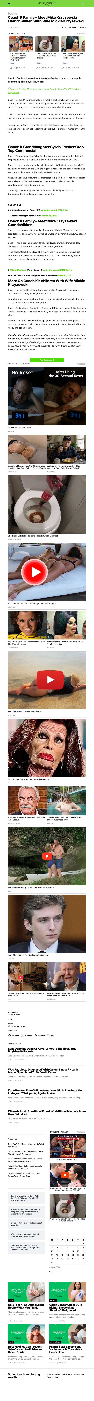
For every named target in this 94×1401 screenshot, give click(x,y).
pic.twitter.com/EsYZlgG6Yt (54, 210)
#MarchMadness (18, 270)
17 (52, 1255)
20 (67, 1255)
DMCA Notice (67, 1374)
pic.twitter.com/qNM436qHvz (57, 270)
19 (62, 1255)
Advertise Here (79, 1374)
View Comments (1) (47, 360)
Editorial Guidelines (53, 1374)
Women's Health (55, 1342)
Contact (58, 1377)
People (12, 13)
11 (57, 1251)
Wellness (53, 1300)
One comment (14, 27)
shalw (10, 1024)
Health (11, 1300)
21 (73, 1255)
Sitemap (50, 1377)
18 (57, 1255)
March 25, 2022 (49, 215)
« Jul (51, 1271)
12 (62, 1251)
